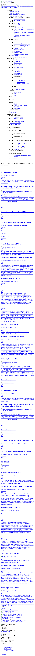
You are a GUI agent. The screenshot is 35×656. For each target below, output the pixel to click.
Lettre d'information (22, 143)
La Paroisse (13, 112)
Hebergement (17, 92)
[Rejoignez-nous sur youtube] (8, 6)
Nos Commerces (18, 73)
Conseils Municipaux (19, 19)
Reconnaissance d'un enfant (21, 54)
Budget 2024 (17, 23)
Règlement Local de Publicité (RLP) (23, 38)
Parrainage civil (18, 52)
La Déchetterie (20, 80)
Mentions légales (8, 647)
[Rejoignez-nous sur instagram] (25, 6)
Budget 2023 (17, 25)
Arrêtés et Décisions (19, 149)
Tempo (19, 70)
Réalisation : (4, 654)
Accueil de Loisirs (15, 124)
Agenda (3, 608)
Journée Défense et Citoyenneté (22, 46)
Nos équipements (18, 67)
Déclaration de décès (19, 49)
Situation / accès (18, 63)
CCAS (15, 104)
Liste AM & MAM (18, 117)
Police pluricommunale (16, 16)
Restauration (17, 71)
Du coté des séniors (19, 106)
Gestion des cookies (9, 650)
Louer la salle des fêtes (19, 89)
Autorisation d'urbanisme (20, 27)
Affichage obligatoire (12, 158)
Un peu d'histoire (18, 64)
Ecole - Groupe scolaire (16, 118)
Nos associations (18, 74)
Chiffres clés (17, 61)
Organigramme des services (17, 14)
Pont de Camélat (21, 146)
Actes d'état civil (18, 51)
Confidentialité (7, 649)
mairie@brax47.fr (5, 631)
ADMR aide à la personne (20, 105)
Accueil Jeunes (14, 126)
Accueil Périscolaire (15, 123)
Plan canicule (17, 108)
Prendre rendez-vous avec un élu (18, 57)
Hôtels (15, 93)
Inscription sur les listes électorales (22, 45)
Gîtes (15, 95)
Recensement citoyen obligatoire (22, 44)
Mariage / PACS (18, 48)
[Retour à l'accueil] (6, 1)
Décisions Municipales (19, 20)
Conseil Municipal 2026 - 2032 (18, 11)
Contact (6, 652)
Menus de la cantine (19, 121)
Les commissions (14, 13)
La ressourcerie (21, 82)
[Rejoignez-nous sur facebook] (9, 7)
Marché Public (14, 55)
